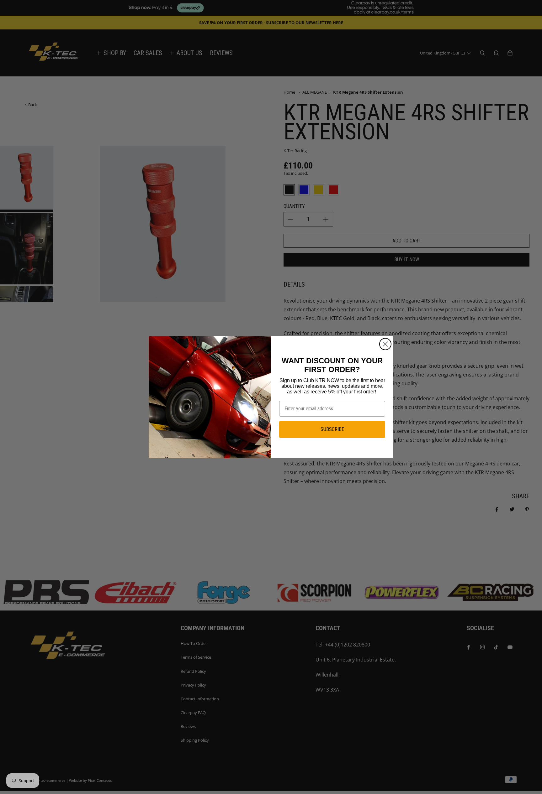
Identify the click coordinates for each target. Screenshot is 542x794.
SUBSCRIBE (332, 429)
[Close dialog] (385, 344)
